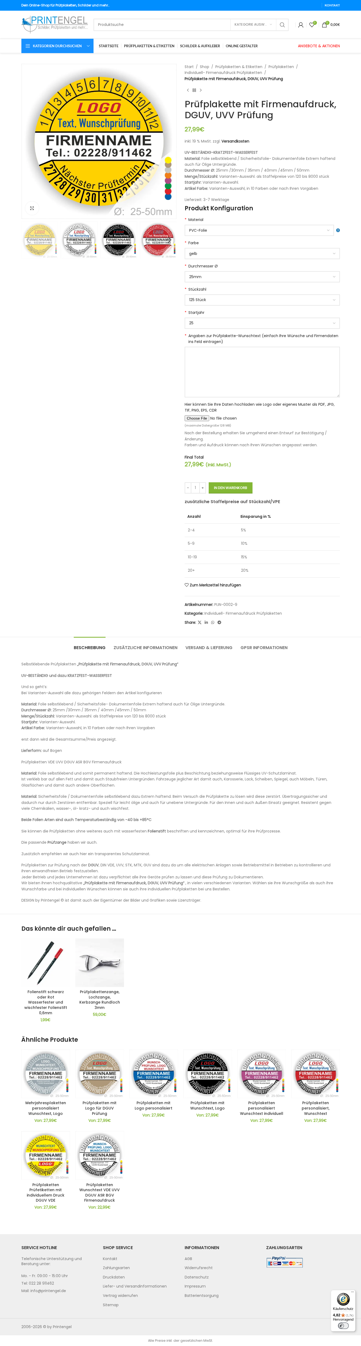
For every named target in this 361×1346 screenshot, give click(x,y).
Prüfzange (57, 842)
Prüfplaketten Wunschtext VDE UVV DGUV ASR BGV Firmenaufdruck (99, 1192)
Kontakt (110, 1258)
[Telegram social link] (219, 622)
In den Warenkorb (230, 487)
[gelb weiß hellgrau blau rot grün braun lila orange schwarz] (262, 253)
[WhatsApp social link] (212, 622)
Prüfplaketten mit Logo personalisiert (153, 1105)
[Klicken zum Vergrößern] (32, 208)
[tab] (90, 645)
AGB (188, 1258)
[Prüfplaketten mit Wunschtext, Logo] (207, 1073)
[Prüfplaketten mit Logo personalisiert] (153, 1073)
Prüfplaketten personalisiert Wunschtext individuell (261, 1108)
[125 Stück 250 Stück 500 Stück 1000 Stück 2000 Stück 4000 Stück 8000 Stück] (262, 300)
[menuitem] (140, 1259)
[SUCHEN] (282, 25)
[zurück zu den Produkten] (194, 90)
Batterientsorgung (202, 1295)
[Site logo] (54, 24)
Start (189, 66)
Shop (204, 66)
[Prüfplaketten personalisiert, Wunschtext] (315, 1073)
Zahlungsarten (116, 1267)
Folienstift (157, 831)
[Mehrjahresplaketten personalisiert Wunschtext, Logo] (45, 1073)
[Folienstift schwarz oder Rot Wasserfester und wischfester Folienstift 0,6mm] (45, 962)
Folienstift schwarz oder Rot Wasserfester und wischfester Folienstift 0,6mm (45, 1002)
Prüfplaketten (281, 66)
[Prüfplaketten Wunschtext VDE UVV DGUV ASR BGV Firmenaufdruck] (99, 1155)
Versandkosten (235, 141)
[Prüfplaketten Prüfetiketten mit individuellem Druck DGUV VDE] (45, 1155)
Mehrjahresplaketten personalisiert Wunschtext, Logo (45, 1108)
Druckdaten (114, 1277)
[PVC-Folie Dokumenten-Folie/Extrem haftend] (262, 230)
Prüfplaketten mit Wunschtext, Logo (207, 1105)
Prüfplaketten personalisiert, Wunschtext (315, 1108)
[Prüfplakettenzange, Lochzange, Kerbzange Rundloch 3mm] (99, 962)
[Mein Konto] (301, 24)
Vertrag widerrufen (120, 1295)
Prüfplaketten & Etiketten (238, 66)
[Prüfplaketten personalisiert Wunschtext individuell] (261, 1073)
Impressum (195, 1286)
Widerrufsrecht (199, 1267)
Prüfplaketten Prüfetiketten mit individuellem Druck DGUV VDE (45, 1192)
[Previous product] (188, 90)
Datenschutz (197, 1277)
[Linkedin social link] (206, 622)
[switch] (343, 1326)
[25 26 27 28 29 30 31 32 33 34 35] (262, 323)
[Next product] (200, 90)
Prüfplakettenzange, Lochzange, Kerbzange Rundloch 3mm (99, 999)
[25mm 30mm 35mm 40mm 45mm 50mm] (262, 276)
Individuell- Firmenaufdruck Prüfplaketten (223, 72)
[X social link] (199, 622)
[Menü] (352, 1293)
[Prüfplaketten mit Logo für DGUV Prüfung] (99, 1073)
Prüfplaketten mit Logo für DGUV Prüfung (100, 1108)
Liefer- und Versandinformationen (135, 1286)
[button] (28, 240)
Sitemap (111, 1305)
